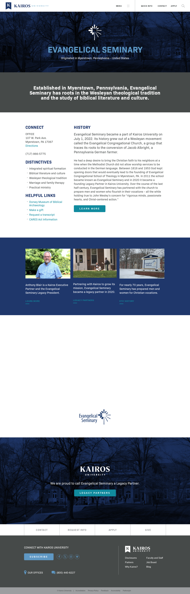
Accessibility (115, 591)
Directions (31, 145)
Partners (129, 562)
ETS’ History (126, 301)
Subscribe (39, 557)
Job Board (151, 562)
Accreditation (80, 591)
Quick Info (146, 5)
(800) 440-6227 (66, 572)
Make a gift (36, 210)
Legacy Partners (83, 300)
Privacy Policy (93, 591)
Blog (148, 567)
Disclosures (131, 558)
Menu (119, 5)
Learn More (89, 209)
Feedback (104, 591)
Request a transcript (42, 214)
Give (148, 530)
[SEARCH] (183, 6)
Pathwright (127, 591)
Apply (174, 5)
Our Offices (35, 572)
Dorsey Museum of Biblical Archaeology (45, 203)
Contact (162, 5)
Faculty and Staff (154, 558)
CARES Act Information (43, 219)
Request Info (77, 530)
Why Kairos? (131, 567)
